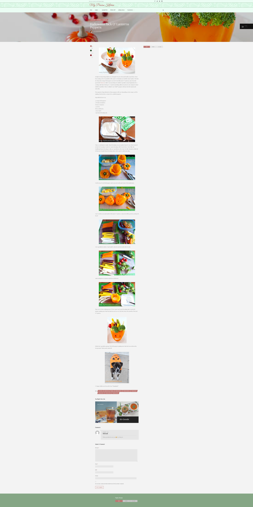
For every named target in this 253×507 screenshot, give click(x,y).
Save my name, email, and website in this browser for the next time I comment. (109, 483)
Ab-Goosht (124, 419)
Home (91, 10)
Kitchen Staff (112, 10)
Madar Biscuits (104, 419)
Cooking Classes (121, 10)
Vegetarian (99, 19)
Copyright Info (104, 10)
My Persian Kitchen (98, 31)
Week (147, 46)
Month (153, 46)
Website (96, 475)
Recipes (96, 10)
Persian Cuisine (108, 393)
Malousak (105, 433)
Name (96, 463)
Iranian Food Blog (126, 390)
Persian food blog (118, 390)
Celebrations (105, 19)
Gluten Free (93, 19)
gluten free (100, 390)
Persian (112, 390)
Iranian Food (106, 390)
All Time (159, 46)
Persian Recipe (100, 393)
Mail (96, 469)
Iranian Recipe (134, 390)
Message (97, 447)
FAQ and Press (130, 10)
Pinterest (102, 82)
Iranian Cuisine (115, 393)
